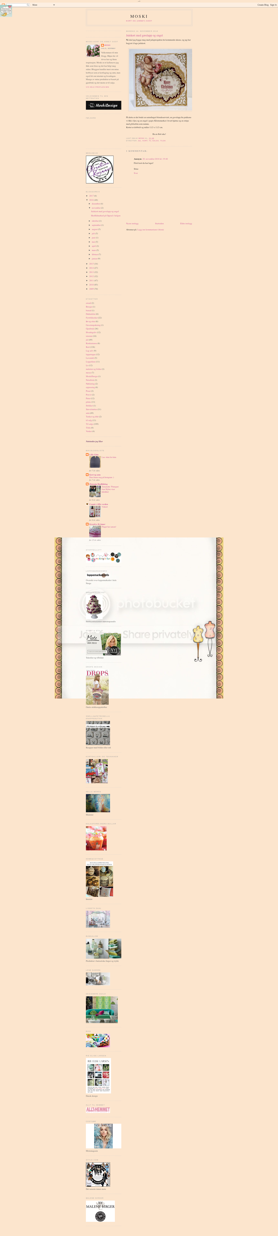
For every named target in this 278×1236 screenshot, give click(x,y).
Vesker (89, 431)
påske (88, 401)
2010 (91, 284)
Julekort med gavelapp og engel (105, 211)
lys (87, 365)
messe (88, 372)
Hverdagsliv (91, 332)
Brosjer (89, 306)
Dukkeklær (91, 313)
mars (94, 250)
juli (93, 233)
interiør (89, 336)
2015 (91, 263)
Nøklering (90, 383)
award (88, 303)
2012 (91, 276)
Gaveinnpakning (93, 325)
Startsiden (159, 223)
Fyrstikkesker (92, 317)
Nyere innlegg (132, 223)
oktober (95, 220)
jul (139, 141)
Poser (88, 390)
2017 (91, 195)
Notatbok (90, 379)
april (94, 245)
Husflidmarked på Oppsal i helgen (105, 215)
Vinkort (105, 506)
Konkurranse (91, 343)
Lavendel (90, 357)
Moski (139, 16)
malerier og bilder (93, 369)
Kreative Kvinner (97, 524)
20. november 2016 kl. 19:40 (155, 158)
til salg (89, 420)
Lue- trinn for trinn (109, 457)
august (95, 229)
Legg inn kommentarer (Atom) (150, 229)
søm (87, 413)
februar (95, 254)
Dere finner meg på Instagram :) (101, 477)
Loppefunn (91, 361)
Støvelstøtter (91, 409)
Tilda (163, 141)
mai (94, 241)
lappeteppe (91, 354)
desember (96, 203)
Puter (88, 398)
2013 (91, 272)
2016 (91, 199)
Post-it (89, 394)
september (96, 225)
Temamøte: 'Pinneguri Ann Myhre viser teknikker (110, 489)
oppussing (90, 387)
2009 (91, 288)
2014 (91, 267)
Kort (145, 141)
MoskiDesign (92, 376)
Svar (136, 173)
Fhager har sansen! (109, 526)
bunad (88, 310)
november (96, 207)
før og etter (90, 321)
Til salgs (154, 141)
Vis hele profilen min (97, 87)
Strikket (89, 405)
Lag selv (89, 350)
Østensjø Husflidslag (98, 483)
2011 (91, 280)
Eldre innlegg (186, 223)
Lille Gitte (94, 454)
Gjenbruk (90, 328)
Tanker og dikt (92, 416)
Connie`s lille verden (98, 504)
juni (94, 237)
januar (95, 258)
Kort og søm (95, 474)
